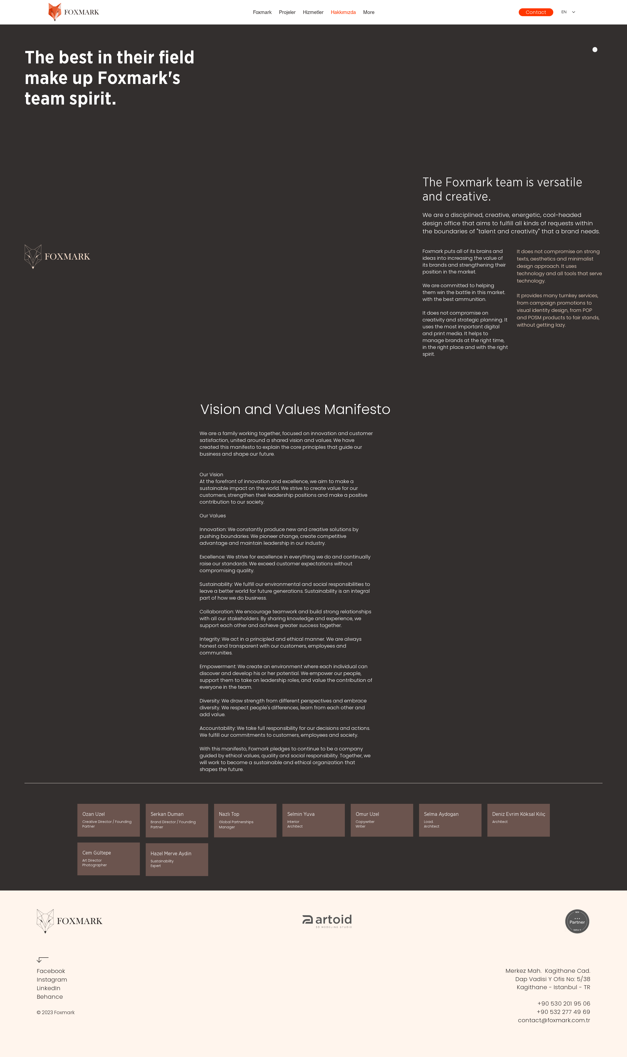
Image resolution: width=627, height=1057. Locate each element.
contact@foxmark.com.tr (554, 1020)
